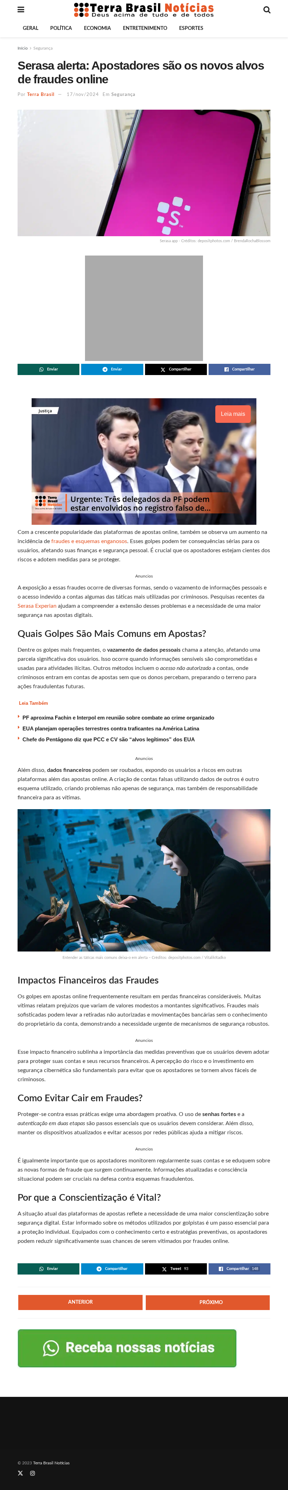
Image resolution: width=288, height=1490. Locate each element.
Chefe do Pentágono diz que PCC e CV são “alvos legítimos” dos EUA (108, 739)
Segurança (43, 48)
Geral (30, 28)
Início (23, 48)
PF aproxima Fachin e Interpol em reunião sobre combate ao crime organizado (118, 718)
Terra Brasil (40, 94)
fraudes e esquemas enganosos (89, 541)
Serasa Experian (37, 606)
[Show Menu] (21, 10)
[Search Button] (266, 10)
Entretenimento (145, 28)
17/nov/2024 (83, 94)
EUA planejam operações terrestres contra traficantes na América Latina (110, 728)
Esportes (191, 28)
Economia (97, 28)
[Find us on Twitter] (20, 1473)
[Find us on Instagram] (32, 1473)
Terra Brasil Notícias (51, 1463)
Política (61, 28)
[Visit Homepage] (144, 10)
